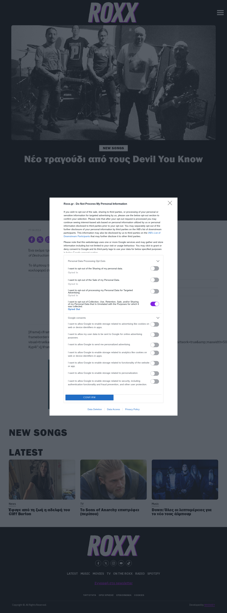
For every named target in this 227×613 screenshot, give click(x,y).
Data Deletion (95, 409)
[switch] (154, 268)
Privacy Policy (132, 409)
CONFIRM (89, 397)
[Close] (171, 204)
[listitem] (113, 261)
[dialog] (113, 307)
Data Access (113, 409)
